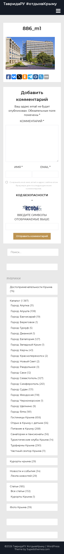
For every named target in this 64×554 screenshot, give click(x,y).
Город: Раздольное (23, 366)
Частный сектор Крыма (26, 450)
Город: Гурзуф (20, 327)
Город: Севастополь (24, 378)
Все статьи (17, 491)
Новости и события (22, 471)
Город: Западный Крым (26, 344)
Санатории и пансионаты (27, 434)
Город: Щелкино (21, 406)
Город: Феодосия (22, 394)
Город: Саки (18, 372)
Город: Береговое (23, 322)
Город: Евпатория (22, 339)
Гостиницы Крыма (22, 417)
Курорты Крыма (21, 496)
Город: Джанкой (21, 333)
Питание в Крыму (22, 428)
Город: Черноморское (25, 400)
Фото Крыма (18, 507)
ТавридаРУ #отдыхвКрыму (30, 4)
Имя (18, 167)
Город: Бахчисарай (23, 316)
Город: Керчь (19, 350)
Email (45, 167)
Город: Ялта (18, 411)
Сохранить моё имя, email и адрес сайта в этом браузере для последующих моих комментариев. (34, 185)
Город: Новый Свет (23, 361)
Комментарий (32, 121)
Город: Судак (19, 389)
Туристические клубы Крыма (30, 439)
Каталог (15, 300)
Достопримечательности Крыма (31, 287)
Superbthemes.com (38, 549)
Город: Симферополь (25, 383)
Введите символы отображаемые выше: (32, 217)
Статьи (14, 486)
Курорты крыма (20, 461)
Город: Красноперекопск (27, 355)
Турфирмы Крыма (22, 445)
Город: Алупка (20, 305)
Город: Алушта (20, 311)
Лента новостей (21, 475)
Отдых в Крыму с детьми (27, 422)
